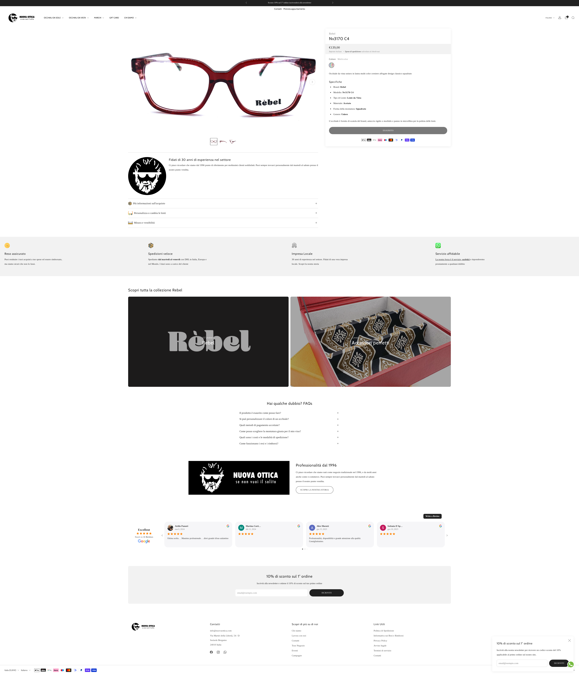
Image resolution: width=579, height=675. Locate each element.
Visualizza (207, 352)
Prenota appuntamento (294, 9)
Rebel (332, 33)
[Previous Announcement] (246, 3)
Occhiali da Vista (77, 17)
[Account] (559, 17)
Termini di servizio (382, 650)
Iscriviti (559, 663)
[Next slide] (312, 82)
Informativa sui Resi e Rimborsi (388, 635)
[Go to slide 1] (302, 549)
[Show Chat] (571, 664)
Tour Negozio (298, 645)
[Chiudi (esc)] (569, 640)
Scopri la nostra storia (314, 490)
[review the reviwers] (228, 526)
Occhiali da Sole (52, 17)
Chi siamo (296, 630)
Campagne (297, 655)
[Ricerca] (572, 17)
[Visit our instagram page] (218, 652)
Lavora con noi (299, 635)
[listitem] (289, 2)
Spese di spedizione (353, 51)
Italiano (548, 18)
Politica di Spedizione (384, 630)
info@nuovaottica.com (221, 630)
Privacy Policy (380, 640)
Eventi (295, 650)
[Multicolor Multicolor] (331, 65)
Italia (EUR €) (10, 670)
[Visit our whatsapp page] (225, 652)
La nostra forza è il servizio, (448, 259)
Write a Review (433, 516)
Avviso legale (380, 645)
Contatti (278, 9)
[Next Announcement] (333, 3)
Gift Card (114, 17)
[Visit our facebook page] (211, 652)
